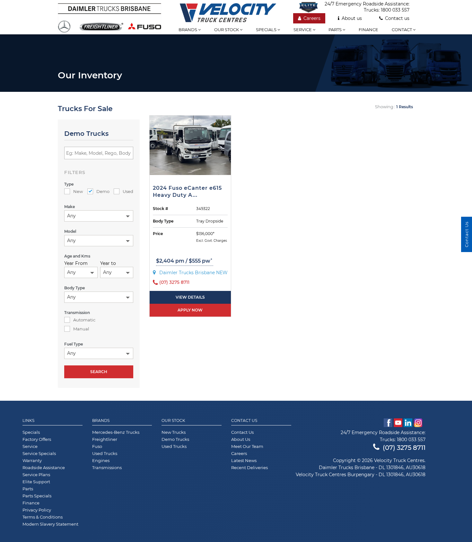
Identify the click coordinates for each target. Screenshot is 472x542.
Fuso (97, 446)
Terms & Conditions (42, 517)
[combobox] (98, 216)
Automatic (84, 319)
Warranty (32, 460)
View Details (190, 297)
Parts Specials (36, 495)
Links (28, 420)
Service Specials (39, 453)
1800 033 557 (395, 10)
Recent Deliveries (249, 467)
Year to (108, 263)
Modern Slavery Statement (50, 524)
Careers (311, 18)
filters (75, 172)
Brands (188, 29)
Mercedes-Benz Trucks (115, 432)
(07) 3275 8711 (404, 447)
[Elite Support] (312, 7)
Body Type (163, 221)
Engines (100, 460)
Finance (368, 29)
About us (352, 18)
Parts (335, 29)
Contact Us (244, 420)
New (78, 191)
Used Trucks (104, 453)
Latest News (244, 460)
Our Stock (173, 420)
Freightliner (104, 439)
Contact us (397, 18)
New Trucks (174, 432)
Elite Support (36, 481)
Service (303, 29)
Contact (402, 29)
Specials (266, 29)
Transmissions (107, 467)
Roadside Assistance (43, 467)
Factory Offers (36, 439)
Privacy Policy (36, 509)
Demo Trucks (175, 439)
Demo (102, 191)
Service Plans (36, 474)
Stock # (160, 208)
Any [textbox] (71, 216)
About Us (240, 439)
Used (128, 191)
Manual (81, 328)
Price (158, 233)
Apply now (190, 310)
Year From (76, 263)
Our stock (227, 29)
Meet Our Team (247, 446)
